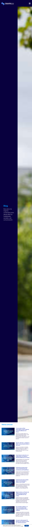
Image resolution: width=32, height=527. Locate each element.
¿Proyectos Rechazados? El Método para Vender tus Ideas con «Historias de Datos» (22, 521)
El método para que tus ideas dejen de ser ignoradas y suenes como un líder (22, 481)
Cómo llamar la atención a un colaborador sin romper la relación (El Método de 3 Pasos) (22, 456)
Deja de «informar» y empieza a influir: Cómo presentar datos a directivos (22, 444)
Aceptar (27, 525)
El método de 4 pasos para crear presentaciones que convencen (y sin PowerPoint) (22, 468)
